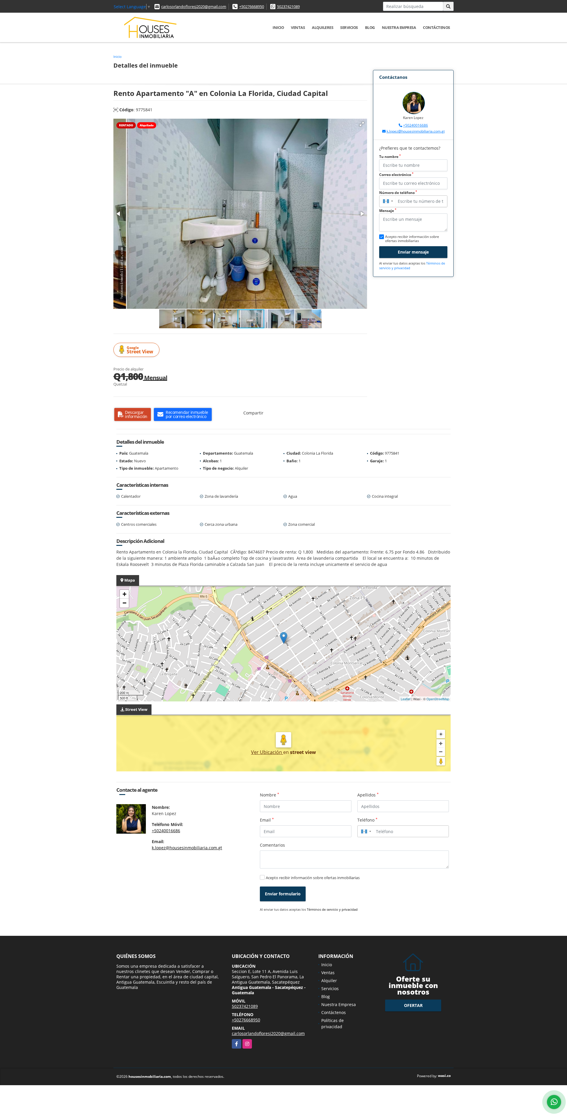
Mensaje (387, 210)
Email (267, 820)
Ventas (298, 27)
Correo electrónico (396, 174)
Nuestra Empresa (399, 27)
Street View (140, 350)
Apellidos (368, 795)
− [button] (124, 603)
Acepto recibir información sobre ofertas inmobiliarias (313, 877)
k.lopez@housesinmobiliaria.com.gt (416, 131)
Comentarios (272, 845)
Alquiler (329, 980)
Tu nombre (390, 156)
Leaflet (405, 698)
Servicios (349, 27)
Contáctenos (436, 27)
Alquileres (322, 27)
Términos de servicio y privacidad (332, 909)
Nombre (269, 795)
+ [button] (124, 594)
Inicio (278, 27)
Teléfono (367, 820)
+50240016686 (415, 125)
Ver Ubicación (267, 752)
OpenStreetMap (437, 698)
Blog (370, 27)
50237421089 (288, 6)
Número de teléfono (398, 192)
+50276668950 (251, 6)
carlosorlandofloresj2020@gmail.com (193, 6)
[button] (361, 124)
